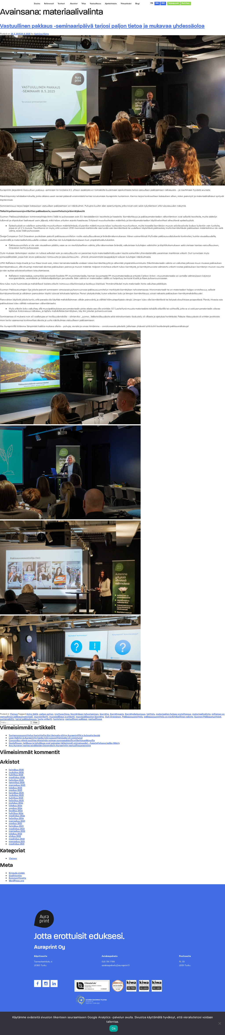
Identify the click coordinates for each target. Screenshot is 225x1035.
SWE (163, 3)
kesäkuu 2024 (16, 810)
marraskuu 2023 (17, 820)
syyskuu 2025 (15, 790)
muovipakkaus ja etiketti (62, 716)
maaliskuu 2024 (17, 815)
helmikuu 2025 (16, 800)
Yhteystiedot (126, 3)
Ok (114, 1028)
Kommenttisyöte (17, 877)
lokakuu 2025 (15, 787)
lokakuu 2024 (15, 805)
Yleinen (14, 713)
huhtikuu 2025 (16, 797)
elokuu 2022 (15, 836)
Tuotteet (61, 3)
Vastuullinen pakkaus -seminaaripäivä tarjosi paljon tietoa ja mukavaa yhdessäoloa (102, 26)
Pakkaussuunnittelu (132, 716)
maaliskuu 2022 (17, 838)
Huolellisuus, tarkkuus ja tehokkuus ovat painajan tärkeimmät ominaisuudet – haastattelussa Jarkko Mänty (64, 743)
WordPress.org (16, 880)
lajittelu (151, 713)
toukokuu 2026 (16, 772)
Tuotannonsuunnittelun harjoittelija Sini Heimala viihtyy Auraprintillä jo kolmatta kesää (54, 735)
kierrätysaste (117, 713)
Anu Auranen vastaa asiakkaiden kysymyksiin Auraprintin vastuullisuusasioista (50, 745)
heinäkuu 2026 (16, 769)
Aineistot (74, 3)
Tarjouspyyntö (173, 3)
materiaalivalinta (201, 713)
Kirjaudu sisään (17, 872)
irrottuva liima (61, 713)
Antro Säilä (32, 713)
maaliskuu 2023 (17, 828)
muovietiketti (41, 716)
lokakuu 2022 (15, 833)
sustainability (7, 719)
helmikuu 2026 (16, 779)
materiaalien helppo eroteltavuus (173, 713)
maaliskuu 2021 (16, 843)
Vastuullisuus (95, 3)
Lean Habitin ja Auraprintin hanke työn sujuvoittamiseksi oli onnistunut (46, 737)
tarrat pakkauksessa (25, 719)
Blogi (137, 3)
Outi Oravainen (113, 716)
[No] (219, 1023)
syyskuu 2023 (15, 823)
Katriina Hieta (41, 33)
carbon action (46, 713)
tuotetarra (58, 719)
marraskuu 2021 (17, 841)
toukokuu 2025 (16, 795)
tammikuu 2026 (17, 782)
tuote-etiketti (45, 719)
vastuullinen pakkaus (76, 719)
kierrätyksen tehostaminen (85, 713)
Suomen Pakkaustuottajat (207, 716)
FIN (152, 3)
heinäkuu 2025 (16, 792)
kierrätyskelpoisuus (135, 713)
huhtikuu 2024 (16, 813)
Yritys (84, 3)
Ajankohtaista (111, 3)
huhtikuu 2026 (16, 774)
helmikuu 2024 (16, 818)
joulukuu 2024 (16, 802)
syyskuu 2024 (15, 808)
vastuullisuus (95, 719)
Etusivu (37, 3)
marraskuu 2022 (17, 831)
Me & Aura (185, 3)
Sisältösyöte (15, 875)
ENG (157, 3)
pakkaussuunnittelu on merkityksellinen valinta (168, 716)
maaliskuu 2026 (17, 777)
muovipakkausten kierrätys (90, 716)
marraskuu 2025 (17, 785)
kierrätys (104, 713)
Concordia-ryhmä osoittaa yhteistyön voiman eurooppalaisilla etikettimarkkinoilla (52, 740)
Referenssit (49, 3)
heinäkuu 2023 (16, 825)
